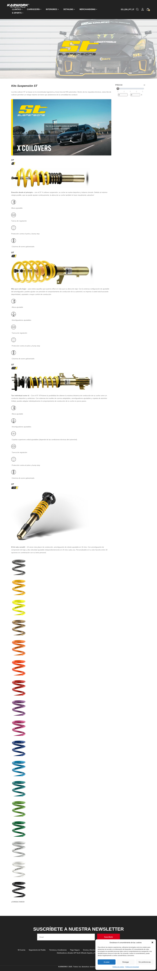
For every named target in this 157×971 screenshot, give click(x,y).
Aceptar (107, 962)
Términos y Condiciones (58, 950)
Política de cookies (118, 967)
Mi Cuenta (21, 950)
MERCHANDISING (88, 9)
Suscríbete (108, 937)
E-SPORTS (17, 13)
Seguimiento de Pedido (37, 950)
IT (133, 9)
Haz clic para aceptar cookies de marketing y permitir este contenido (61, 127)
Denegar (125, 962)
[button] (152, 942)
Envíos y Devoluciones (91, 950)
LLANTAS (16, 9)
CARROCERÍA (33, 9)
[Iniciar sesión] (142, 9)
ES (122, 9)
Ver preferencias (144, 962)
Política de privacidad (132, 967)
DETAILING (68, 9)
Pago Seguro (75, 950)
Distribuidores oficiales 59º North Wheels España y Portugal (78, 953)
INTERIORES (52, 9)
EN (126, 9)
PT (130, 9)
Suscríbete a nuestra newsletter (78, 929)
